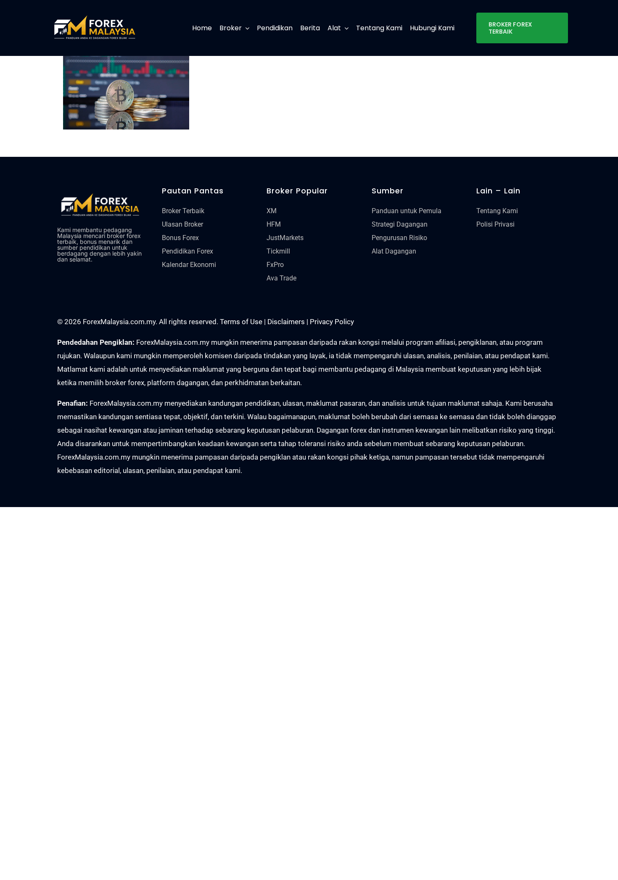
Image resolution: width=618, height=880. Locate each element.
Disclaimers (286, 321)
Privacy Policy (332, 321)
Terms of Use (241, 321)
